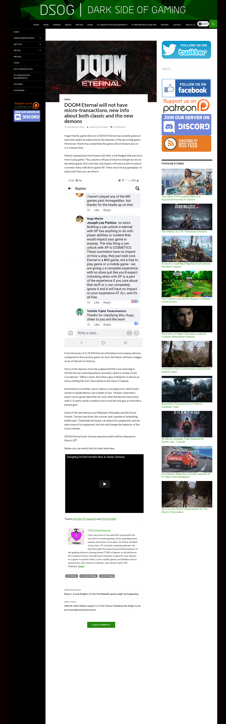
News (45, 25)
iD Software (107, 576)
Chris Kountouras (98, 127)
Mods (90, 25)
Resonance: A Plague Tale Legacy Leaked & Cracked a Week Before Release (184, 335)
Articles (18, 44)
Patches (79, 25)
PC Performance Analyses (144, 25)
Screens (57, 25)
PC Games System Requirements (112, 25)
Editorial (18, 84)
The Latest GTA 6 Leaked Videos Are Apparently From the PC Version (181, 198)
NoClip (77, 518)
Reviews (164, 25)
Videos (68, 25)
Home (36, 25)
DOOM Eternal (88, 576)
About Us (190, 25)
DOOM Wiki (108, 518)
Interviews (19, 90)
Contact (177, 25)
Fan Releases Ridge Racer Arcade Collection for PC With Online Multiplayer (186, 475)
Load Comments (101, 624)
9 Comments (119, 127)
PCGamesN (89, 518)
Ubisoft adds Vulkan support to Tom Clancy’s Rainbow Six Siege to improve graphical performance (102, 606)
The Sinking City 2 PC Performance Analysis (184, 231)
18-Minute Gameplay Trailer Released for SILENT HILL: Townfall (183, 440)
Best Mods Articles (23, 69)
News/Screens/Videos (24, 38)
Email (81, 566)
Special (17, 50)
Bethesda (72, 576)
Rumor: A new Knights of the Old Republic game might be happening (101, 592)
